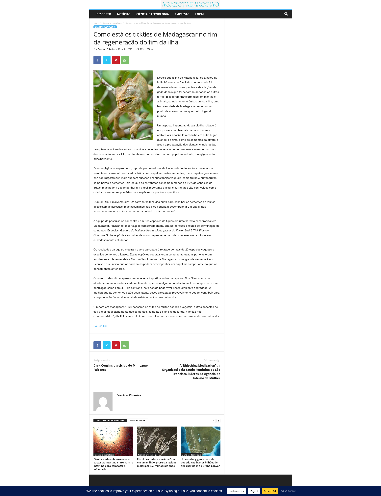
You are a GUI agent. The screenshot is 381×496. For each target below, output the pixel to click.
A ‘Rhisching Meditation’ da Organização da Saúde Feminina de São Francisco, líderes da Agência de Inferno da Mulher (191, 371)
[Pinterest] (116, 60)
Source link (100, 325)
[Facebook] (97, 60)
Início (96, 22)
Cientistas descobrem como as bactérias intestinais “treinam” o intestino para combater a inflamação (113, 464)
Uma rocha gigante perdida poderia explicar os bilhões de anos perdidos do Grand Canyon (200, 462)
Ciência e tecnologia (152, 14)
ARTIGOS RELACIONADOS (110, 420)
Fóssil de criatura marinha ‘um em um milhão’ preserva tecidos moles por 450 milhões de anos (156, 462)
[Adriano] (190, 4)
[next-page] (218, 421)
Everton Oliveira (106, 49)
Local (199, 14)
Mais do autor (137, 420)
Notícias (123, 14)
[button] (286, 14)
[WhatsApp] (125, 60)
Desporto (103, 14)
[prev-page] (214, 421)
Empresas (182, 14)
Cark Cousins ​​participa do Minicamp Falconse (120, 367)
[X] (107, 60)
